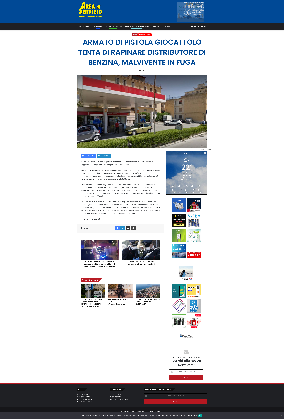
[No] (281, 416)
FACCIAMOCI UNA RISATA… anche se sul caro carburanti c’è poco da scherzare (120, 302)
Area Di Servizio (85, 26)
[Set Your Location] (205, 153)
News (135, 34)
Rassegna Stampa (145, 34)
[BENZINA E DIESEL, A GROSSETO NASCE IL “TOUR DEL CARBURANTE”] (148, 291)
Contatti (167, 26)
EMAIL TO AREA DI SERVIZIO (120, 399)
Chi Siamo (156, 26)
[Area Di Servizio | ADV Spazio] (90, 9)
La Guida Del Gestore (113, 26)
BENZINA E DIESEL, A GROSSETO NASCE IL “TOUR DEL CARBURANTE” (148, 302)
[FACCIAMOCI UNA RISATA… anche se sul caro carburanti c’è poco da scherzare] (120, 291)
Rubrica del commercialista (136, 26)
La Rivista (98, 26)
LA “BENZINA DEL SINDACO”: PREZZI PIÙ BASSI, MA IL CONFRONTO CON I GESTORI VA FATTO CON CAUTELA (92, 303)
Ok (200, 415)
